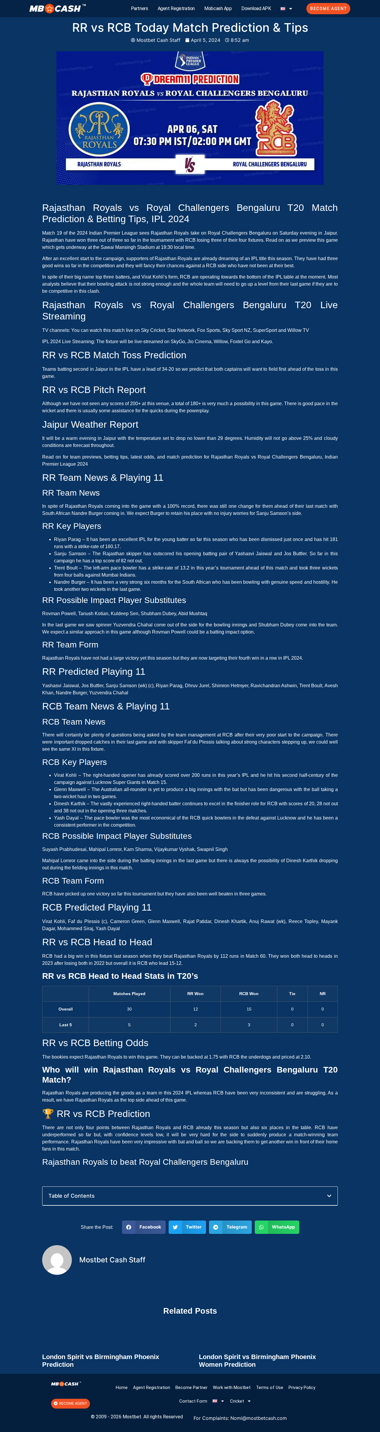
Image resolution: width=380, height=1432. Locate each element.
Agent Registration (176, 8)
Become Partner (191, 1387)
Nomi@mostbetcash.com (258, 1418)
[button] (329, 1196)
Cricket (237, 1401)
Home (122, 1387)
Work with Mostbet (232, 1387)
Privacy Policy (302, 1387)
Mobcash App (218, 8)
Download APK (256, 8)
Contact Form (193, 1401)
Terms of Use (269, 1387)
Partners (139, 8)
